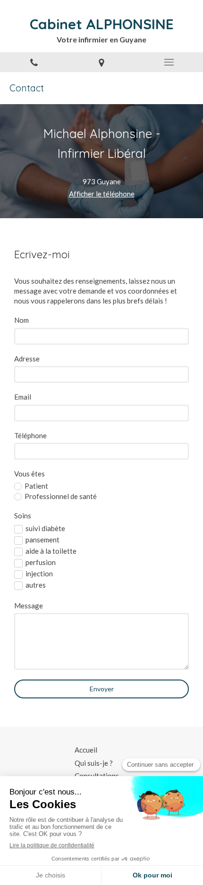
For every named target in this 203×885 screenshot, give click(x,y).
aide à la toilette (50, 551)
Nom (21, 320)
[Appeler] (34, 62)
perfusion (40, 562)
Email (22, 397)
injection (39, 573)
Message (28, 605)
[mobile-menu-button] (169, 62)
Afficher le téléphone (102, 193)
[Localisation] (101, 62)
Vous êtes (29, 473)
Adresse (27, 358)
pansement (42, 539)
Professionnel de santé (61, 496)
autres (35, 585)
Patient (36, 486)
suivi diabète (45, 528)
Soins (22, 515)
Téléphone (30, 435)
